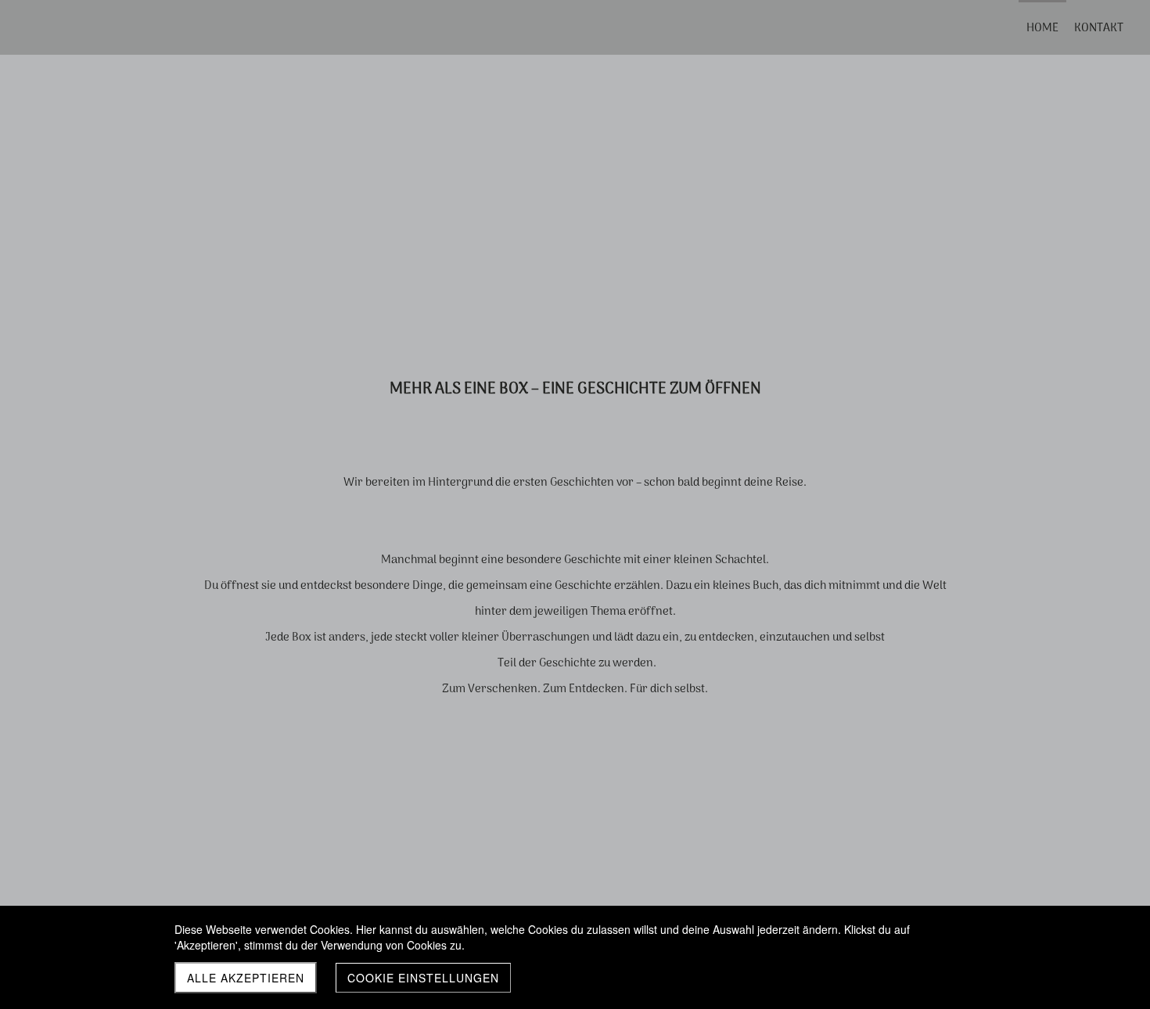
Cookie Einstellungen (423, 978)
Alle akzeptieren (245, 978)
